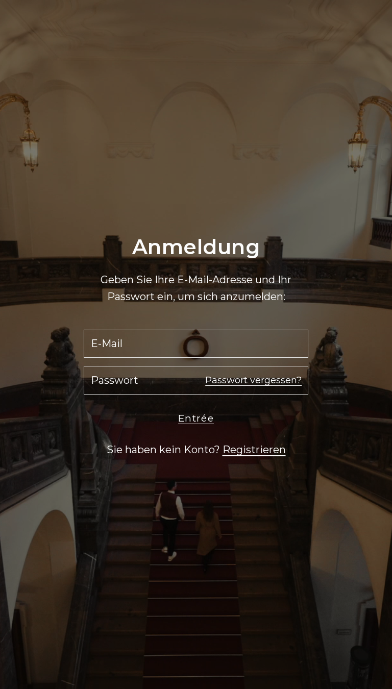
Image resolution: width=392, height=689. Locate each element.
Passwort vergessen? (253, 380)
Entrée (196, 418)
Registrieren (254, 450)
